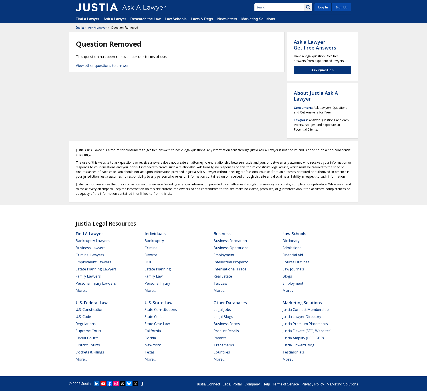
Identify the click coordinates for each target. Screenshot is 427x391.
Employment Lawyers (93, 262)
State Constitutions (161, 309)
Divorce (151, 254)
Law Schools (176, 19)
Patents (220, 337)
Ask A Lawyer (97, 27)
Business (222, 233)
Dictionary (291, 240)
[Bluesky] (129, 383)
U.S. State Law (159, 302)
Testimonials (293, 352)
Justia (80, 27)
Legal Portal (232, 384)
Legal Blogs (223, 316)
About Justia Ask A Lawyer (316, 95)
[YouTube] (103, 383)
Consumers (303, 107)
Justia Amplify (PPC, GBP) (303, 337)
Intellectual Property (231, 262)
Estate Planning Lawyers (96, 269)
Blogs (287, 276)
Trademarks (224, 345)
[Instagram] (116, 383)
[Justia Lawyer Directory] (142, 383)
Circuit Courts (87, 337)
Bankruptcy (154, 240)
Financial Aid (292, 254)
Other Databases (230, 302)
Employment (224, 254)
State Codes (154, 316)
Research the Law (145, 19)
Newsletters (227, 19)
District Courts (88, 345)
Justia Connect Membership (305, 309)
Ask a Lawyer (115, 19)
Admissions (291, 247)
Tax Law (220, 283)
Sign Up (342, 7)
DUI (148, 262)
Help (266, 384)
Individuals (155, 233)
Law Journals (293, 269)
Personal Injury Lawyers (96, 283)
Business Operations (231, 247)
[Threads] (122, 383)
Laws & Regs (202, 19)
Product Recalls (226, 330)
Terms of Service (286, 384)
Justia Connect (208, 384)
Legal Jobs (222, 309)
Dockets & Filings (90, 352)
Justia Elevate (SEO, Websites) (307, 330)
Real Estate (223, 276)
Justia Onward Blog (298, 345)
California (153, 330)
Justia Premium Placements (305, 323)
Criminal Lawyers (90, 254)
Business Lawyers (90, 247)
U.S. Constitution (89, 309)
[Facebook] (109, 383)
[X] (135, 383)
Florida (150, 337)
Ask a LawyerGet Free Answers (315, 44)
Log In (323, 7)
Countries (222, 352)
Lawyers (300, 120)
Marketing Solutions (258, 19)
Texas (150, 352)
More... (81, 290)
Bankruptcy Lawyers (93, 240)
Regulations (86, 323)
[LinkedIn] (96, 383)
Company (252, 384)
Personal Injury (157, 283)
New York (153, 345)
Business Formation (230, 240)
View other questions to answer (102, 65)
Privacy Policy (313, 384)
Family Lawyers (88, 276)
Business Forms (227, 323)
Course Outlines (295, 262)
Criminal (151, 247)
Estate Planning (158, 269)
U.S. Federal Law (92, 302)
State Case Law (157, 323)
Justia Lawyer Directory (301, 316)
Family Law (154, 276)
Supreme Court (88, 330)
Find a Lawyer (87, 19)
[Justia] (97, 7)
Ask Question (322, 70)
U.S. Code (83, 316)
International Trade (230, 269)
